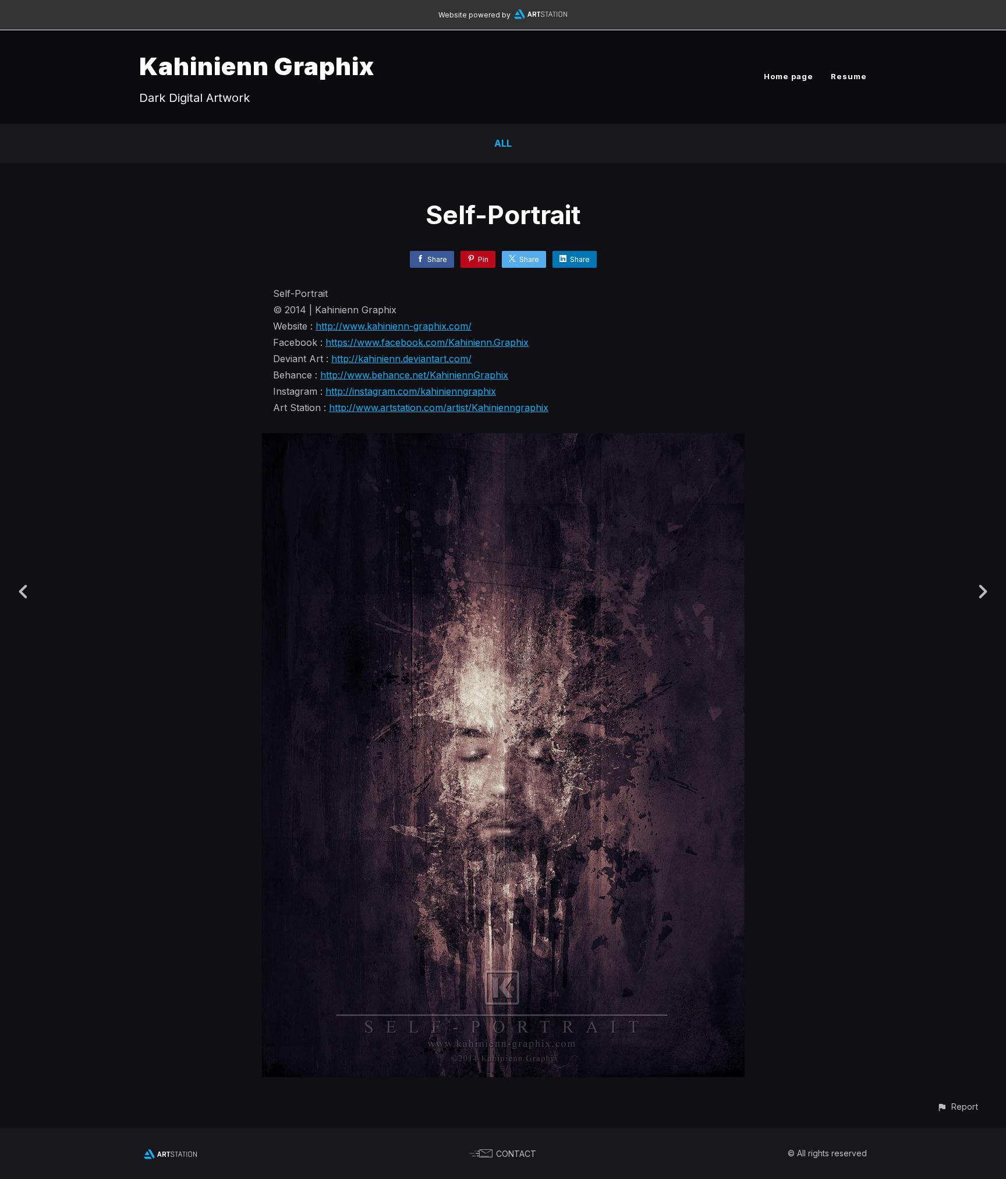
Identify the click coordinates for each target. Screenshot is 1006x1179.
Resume (849, 76)
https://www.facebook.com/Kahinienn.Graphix (427, 342)
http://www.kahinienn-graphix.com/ (394, 326)
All (503, 143)
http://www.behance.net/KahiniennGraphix (414, 375)
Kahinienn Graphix (256, 66)
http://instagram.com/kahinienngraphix (410, 391)
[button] (957, 1106)
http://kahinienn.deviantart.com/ (401, 358)
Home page (788, 76)
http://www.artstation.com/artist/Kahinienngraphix (438, 407)
